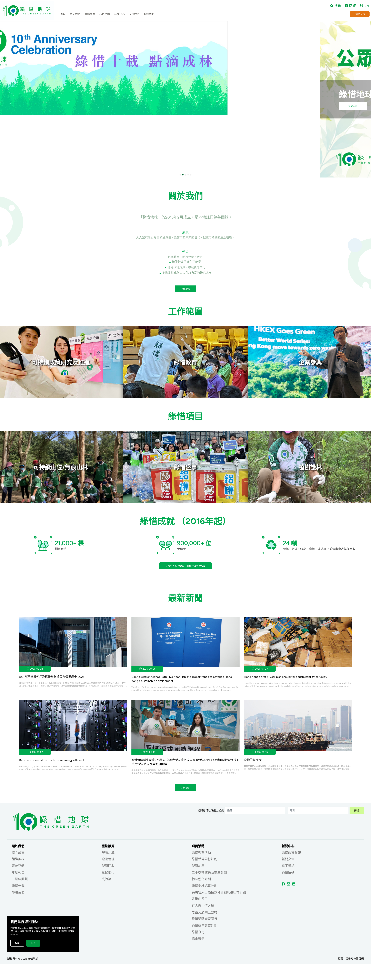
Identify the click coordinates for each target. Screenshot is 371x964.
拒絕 (17, 943)
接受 (33, 943)
